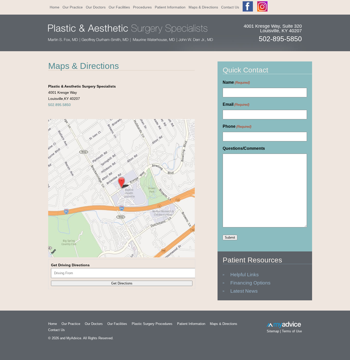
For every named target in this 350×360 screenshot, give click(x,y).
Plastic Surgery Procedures (152, 324)
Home (54, 7)
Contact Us (230, 7)
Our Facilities (119, 7)
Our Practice (73, 7)
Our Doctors (96, 7)
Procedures (142, 7)
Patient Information (170, 7)
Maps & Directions (203, 7)
